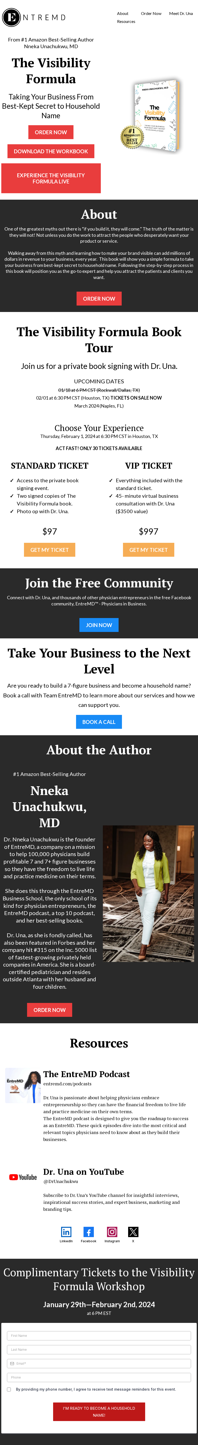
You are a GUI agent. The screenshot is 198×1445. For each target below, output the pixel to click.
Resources (126, 21)
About (122, 13)
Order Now (151, 13)
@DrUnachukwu (60, 1181)
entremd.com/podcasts (67, 1083)
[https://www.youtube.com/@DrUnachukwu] (23, 1177)
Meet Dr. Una (181, 13)
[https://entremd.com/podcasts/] (23, 1085)
